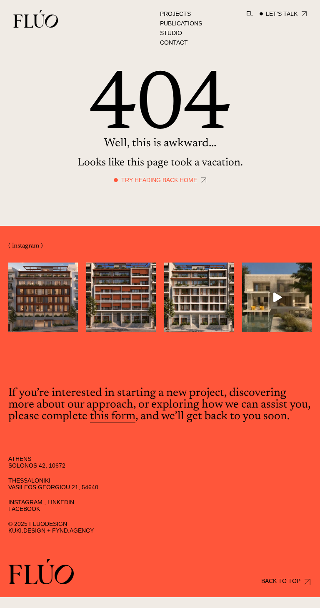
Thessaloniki (29, 480)
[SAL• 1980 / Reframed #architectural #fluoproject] (277, 297)
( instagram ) (25, 246)
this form (112, 416)
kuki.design (26, 530)
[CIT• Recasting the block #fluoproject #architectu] (43, 297)
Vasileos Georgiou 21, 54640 (53, 487)
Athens (19, 458)
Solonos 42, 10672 (36, 465)
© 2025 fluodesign (37, 523)
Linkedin (61, 502)
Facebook (24, 508)
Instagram (25, 502)
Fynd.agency (73, 530)
